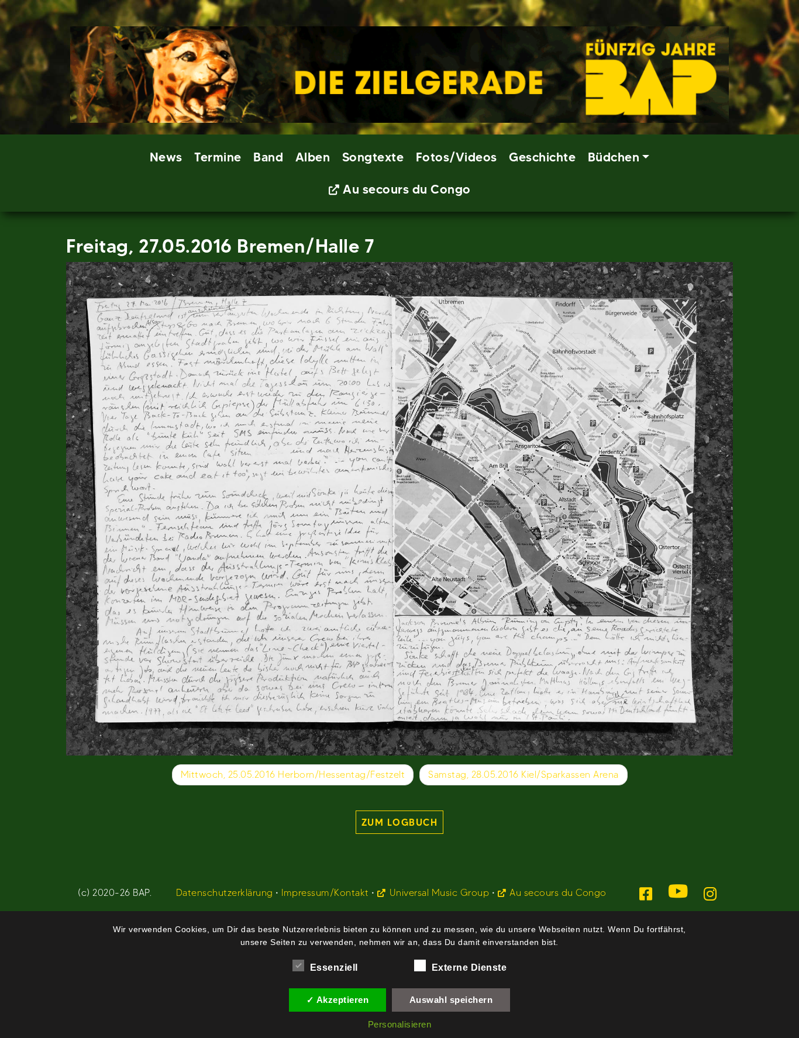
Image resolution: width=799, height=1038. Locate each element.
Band (268, 157)
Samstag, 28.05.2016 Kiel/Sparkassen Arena (523, 774)
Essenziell (334, 968)
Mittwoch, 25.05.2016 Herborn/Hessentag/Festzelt (293, 774)
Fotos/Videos (456, 157)
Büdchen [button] (614, 157)
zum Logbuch (399, 822)
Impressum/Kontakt (325, 892)
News (166, 157)
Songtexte (373, 157)
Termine (218, 157)
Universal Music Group (439, 892)
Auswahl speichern (451, 1000)
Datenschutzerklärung (224, 892)
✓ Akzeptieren (337, 1000)
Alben (312, 157)
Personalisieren (400, 1024)
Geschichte (542, 157)
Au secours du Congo (407, 189)
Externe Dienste (469, 968)
